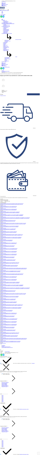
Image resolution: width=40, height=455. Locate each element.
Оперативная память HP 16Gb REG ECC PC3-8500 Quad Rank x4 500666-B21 (10, 308)
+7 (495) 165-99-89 (2, 14)
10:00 (2, 441)
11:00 (2, 396)
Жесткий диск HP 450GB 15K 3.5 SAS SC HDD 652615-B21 (8, 277)
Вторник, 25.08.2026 (4, 428)
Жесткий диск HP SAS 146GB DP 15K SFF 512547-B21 (7, 260)
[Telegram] (3, 17)
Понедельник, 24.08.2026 (5, 382)
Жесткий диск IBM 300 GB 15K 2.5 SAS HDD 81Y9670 (7, 229)
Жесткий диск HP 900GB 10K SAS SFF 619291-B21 (7, 246)
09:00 (2, 395)
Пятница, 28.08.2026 (4, 385)
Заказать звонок (2, 15)
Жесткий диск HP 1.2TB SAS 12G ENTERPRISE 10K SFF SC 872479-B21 (10, 271)
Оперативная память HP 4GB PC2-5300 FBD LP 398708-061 (8, 232)
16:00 (2, 400)
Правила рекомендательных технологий (7, 347)
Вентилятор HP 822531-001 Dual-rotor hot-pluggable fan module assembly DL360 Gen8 (11, 204)
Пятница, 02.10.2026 (4, 386)
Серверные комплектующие (5, 71)
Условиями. (33, 363)
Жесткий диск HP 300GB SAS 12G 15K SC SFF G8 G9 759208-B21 (9, 226)
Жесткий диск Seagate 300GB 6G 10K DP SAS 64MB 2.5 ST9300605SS (9, 212)
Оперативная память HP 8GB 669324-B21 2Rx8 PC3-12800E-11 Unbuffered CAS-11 (11, 235)
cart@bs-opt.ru (4, 1)
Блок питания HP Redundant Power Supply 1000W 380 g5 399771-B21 (9, 263)
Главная (3, 70)
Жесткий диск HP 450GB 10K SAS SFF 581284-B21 (7, 257)
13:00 (2, 398)
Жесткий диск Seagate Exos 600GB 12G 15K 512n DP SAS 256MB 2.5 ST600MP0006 (11, 215)
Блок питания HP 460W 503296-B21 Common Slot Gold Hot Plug (8, 336)
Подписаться (9, 357)
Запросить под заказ (3, 205)
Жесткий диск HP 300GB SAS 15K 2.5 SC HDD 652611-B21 (8, 243)
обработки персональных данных (24, 454)
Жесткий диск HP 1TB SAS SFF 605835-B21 (6, 240)
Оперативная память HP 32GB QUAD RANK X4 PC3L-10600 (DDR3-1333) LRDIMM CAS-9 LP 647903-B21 (14, 218)
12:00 (2, 397)
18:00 (2, 401)
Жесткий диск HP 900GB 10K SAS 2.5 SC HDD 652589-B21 (8, 322)
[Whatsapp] (1, 17)
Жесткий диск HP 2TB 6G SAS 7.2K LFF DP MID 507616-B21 (8, 249)
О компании (3, 345)
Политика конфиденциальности (6, 346)
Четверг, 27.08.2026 (4, 384)
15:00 (2, 399)
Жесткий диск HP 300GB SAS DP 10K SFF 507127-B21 (7, 291)
